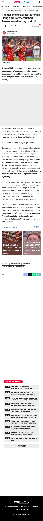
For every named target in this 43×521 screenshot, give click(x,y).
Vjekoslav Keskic (12, 31)
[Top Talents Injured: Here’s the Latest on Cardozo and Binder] (21, 398)
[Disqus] (21, 305)
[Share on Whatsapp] (11, 26)
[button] (3, 2)
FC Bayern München (15, 264)
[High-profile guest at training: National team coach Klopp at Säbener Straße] (21, 416)
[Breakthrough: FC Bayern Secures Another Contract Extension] (21, 393)
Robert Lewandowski (8, 266)
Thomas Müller (20, 266)
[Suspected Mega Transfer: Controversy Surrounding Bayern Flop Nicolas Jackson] (21, 404)
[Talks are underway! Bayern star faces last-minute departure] (21, 427)
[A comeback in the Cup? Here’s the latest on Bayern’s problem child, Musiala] (21, 410)
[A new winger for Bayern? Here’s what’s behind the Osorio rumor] (21, 433)
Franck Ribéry (26, 264)
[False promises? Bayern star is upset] (21, 439)
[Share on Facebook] (5, 26)
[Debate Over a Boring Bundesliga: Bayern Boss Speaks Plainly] (21, 387)
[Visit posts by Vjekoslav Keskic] (4, 33)
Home (3, 10)
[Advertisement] (21, 105)
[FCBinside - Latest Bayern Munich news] (21, 2)
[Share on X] (8, 26)
